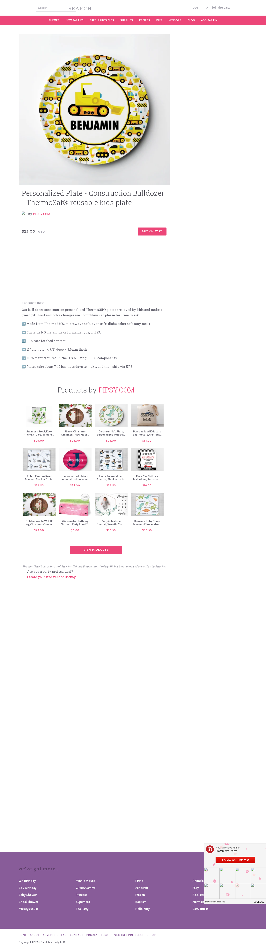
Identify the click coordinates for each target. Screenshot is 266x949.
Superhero (83, 902)
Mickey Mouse (29, 909)
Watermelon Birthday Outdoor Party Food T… (75, 522)
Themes (54, 20)
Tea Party (82, 909)
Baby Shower (28, 895)
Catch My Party (133, 8)
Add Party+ (209, 20)
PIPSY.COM (41, 214)
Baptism (140, 902)
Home (23, 935)
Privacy (92, 935)
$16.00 (147, 485)
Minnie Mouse (85, 881)
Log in (197, 7)
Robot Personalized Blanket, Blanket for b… (39, 477)
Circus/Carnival (86, 888)
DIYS (159, 20)
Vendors (175, 20)
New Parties (75, 20)
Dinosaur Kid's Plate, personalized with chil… (111, 433)
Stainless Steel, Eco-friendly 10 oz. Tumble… (39, 433)
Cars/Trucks (200, 909)
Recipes (144, 20)
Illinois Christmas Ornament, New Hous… (75, 433)
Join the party (221, 7)
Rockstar (198, 895)
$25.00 (111, 440)
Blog (191, 20)
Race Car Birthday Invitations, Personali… (147, 477)
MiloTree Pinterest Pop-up (135, 935)
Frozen (140, 895)
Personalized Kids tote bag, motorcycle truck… (147, 433)
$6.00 (75, 530)
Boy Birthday (27, 888)
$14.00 (147, 440)
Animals (197, 881)
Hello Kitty (142, 909)
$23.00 (75, 440)
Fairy (195, 888)
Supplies (126, 20)
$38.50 (39, 485)
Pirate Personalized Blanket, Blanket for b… (111, 477)
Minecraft (141, 888)
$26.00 (39, 440)
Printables (102, 20)
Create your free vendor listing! (51, 577)
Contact (76, 935)
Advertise (50, 935)
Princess (81, 895)
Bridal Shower (28, 902)
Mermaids (199, 902)
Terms (106, 935)
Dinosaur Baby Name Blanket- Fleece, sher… (147, 522)
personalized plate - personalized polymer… (75, 477)
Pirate (139, 881)
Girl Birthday (27, 881)
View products (96, 549)
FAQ (64, 935)
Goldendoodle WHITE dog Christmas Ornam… (39, 522)
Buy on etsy (152, 231)
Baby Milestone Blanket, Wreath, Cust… (111, 522)
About (35, 935)
